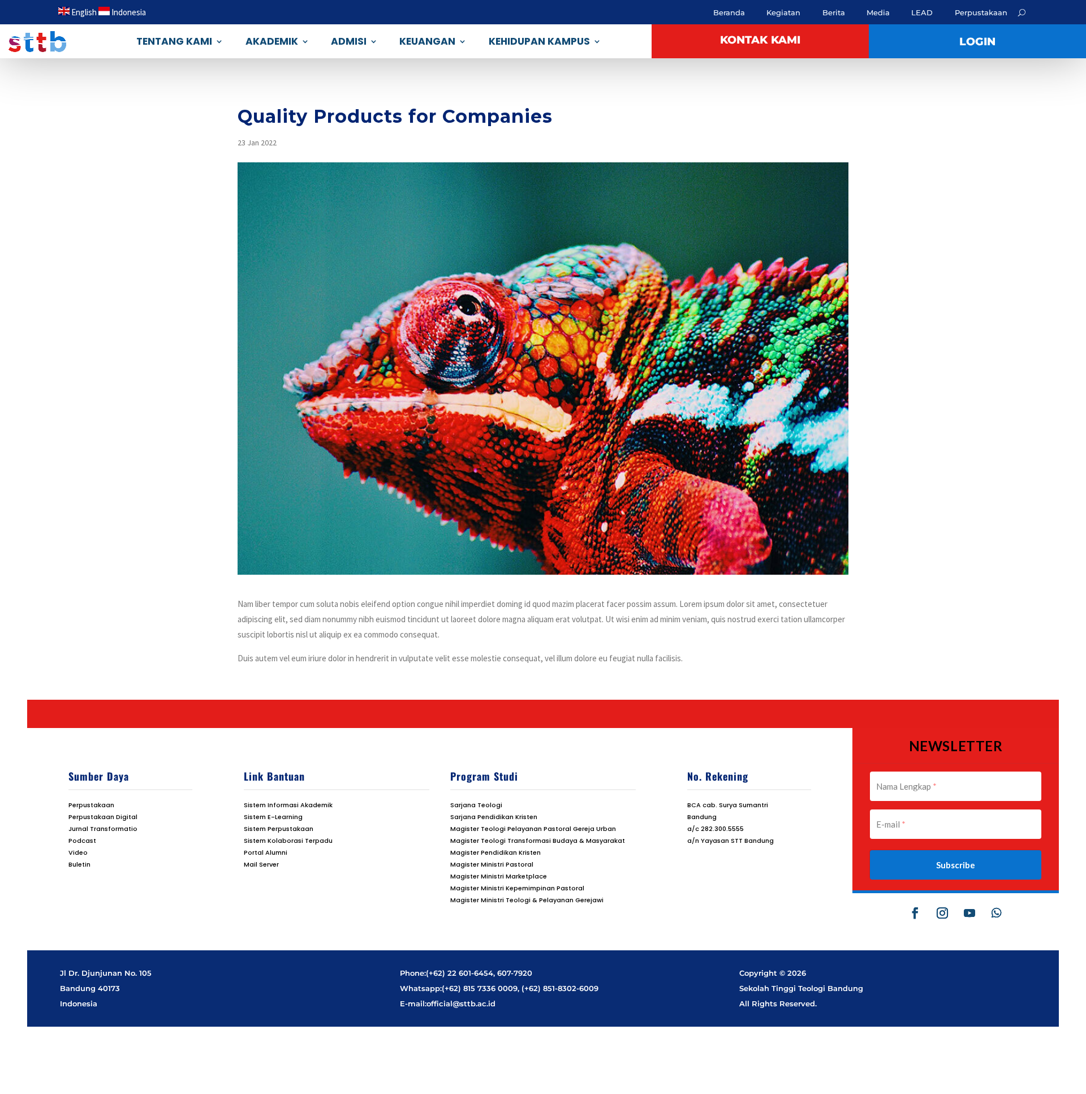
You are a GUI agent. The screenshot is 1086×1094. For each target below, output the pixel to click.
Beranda (729, 12)
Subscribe (955, 865)
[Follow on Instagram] (942, 913)
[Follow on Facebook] (915, 913)
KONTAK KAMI (760, 39)
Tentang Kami (174, 41)
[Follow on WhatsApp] (996, 913)
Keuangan (427, 41)
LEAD (922, 12)
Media (878, 12)
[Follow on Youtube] (969, 913)
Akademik (271, 41)
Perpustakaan (981, 12)
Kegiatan (783, 12)
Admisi (349, 41)
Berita (833, 12)
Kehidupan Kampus (539, 41)
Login (977, 41)
